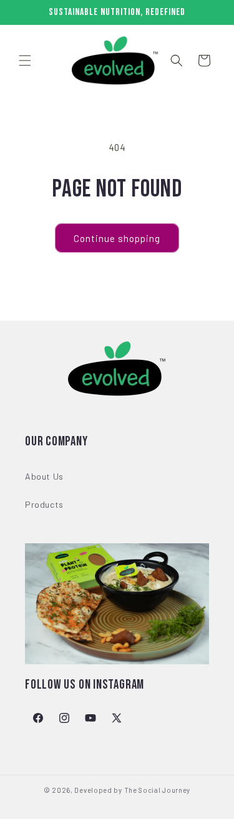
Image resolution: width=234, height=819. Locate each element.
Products (44, 504)
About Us (44, 476)
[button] (25, 60)
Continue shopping (117, 238)
